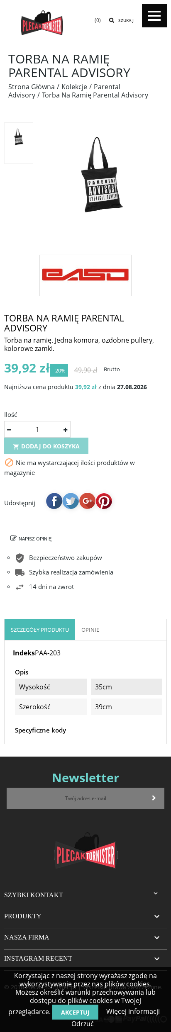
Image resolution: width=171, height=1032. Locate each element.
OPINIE (90, 629)
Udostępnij (54, 500)
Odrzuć (82, 1023)
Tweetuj (70, 500)
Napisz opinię (35, 538)
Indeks (24, 653)
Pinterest (103, 500)
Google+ (87, 500)
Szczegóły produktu (40, 629)
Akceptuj (75, 1012)
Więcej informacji (132, 1011)
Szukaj (126, 20)
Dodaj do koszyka (46, 446)
